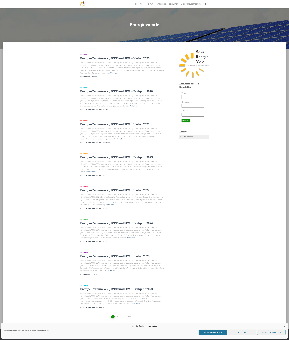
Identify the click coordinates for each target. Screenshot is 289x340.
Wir (141, 4)
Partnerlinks (161, 4)
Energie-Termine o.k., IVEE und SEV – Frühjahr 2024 (116, 223)
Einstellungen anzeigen (271, 332)
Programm (84, 54)
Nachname (186, 102)
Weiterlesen (114, 73)
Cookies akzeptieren (213, 332)
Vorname (185, 93)
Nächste (129, 317)
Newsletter (173, 4)
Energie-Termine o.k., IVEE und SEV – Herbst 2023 (114, 256)
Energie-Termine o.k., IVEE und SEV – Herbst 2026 (114, 58)
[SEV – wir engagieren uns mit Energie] (82, 4)
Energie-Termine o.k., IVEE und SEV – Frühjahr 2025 (116, 157)
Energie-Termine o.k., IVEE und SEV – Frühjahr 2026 (116, 91)
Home (134, 4)
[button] (284, 326)
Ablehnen (242, 332)
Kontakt (150, 4)
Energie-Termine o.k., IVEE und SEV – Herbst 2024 (114, 190)
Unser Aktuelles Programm (191, 4)
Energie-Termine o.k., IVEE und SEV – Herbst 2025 (114, 124)
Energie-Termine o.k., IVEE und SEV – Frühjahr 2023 (116, 289)
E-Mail (185, 111)
